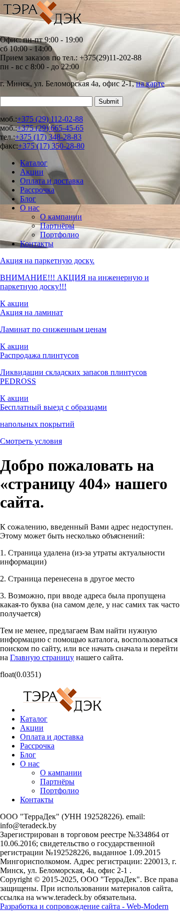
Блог (28, 198)
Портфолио (59, 234)
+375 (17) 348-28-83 (48, 137)
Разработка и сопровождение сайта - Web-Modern (84, 906)
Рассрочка (37, 189)
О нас (30, 207)
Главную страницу (42, 657)
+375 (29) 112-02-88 (50, 119)
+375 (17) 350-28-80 (51, 146)
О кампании (61, 216)
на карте (150, 83)
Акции (32, 172)
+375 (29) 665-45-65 (50, 128)
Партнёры (57, 225)
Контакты (37, 243)
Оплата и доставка (52, 181)
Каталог (34, 163)
